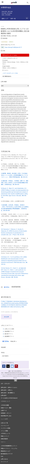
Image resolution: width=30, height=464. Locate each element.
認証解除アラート (9, 336)
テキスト (6, 70)
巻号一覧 (13, 18)
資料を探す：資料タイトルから (9, 387)
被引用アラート (9, 334)
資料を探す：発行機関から (8, 392)
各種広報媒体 (4, 439)
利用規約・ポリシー (6, 413)
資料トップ (5, 18)
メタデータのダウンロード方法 (10, 73)
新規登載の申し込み (6, 415)
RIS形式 (6, 60)
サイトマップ (4, 461)
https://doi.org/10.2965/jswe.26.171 (13, 47)
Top (15, 380)
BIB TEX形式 (7, 66)
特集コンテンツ (5, 436)
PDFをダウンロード (9, 55)
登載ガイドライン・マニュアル (9, 448)
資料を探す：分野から (6, 390)
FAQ (2, 456)
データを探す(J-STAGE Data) (8, 398)
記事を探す (4, 395)
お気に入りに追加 (9, 329)
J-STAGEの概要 (5, 405)
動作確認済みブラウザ (6, 453)
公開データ (4, 410)
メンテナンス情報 (5, 428)
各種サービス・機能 (6, 408)
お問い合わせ (4, 459)
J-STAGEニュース (5, 433)
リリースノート (5, 425)
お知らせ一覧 (4, 423)
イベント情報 (4, 431)
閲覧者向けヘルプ (5, 451)
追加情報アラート (9, 331)
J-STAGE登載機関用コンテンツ (9, 446)
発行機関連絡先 (6, 76)
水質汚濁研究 (5, 356)
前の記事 (6, 317)
